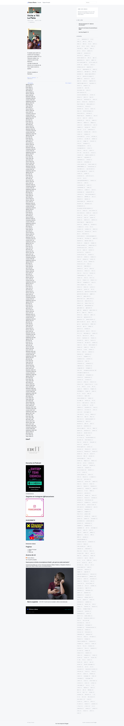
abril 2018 (28, 231)
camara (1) (94, 120)
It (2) (78, 386)
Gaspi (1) (84, 312)
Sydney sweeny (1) (88, 615)
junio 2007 (28, 416)
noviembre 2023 (30, 130)
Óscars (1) (92, 483)
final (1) (79, 273)
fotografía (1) (86, 282)
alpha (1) (95, 69)
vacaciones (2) (80, 669)
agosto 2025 (29, 103)
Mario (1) (92, 416)
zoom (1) (79, 713)
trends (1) (94, 655)
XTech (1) (93, 701)
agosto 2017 (29, 243)
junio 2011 (28, 342)
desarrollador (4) (81, 201)
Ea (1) (91, 226)
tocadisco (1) (91, 645)
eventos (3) (92, 259)
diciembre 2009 (29, 370)
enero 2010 (28, 368)
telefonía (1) (80, 629)
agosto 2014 (29, 283)
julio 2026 (28, 86)
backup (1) (79, 97)
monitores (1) (80, 449)
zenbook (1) (88, 708)
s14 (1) (95, 560)
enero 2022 (28, 164)
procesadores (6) (80, 520)
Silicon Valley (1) (90, 583)
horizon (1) (93, 340)
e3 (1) (87, 226)
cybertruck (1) (80, 194)
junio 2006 (28, 434)
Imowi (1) (84, 351)
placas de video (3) (91, 504)
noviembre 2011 (30, 334)
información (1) (89, 363)
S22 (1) (90, 562)
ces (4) (88, 136)
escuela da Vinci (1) (81, 254)
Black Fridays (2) (81, 104)
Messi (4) (88, 435)
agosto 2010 (29, 357)
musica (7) (92, 453)
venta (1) (79, 673)
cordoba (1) (86, 173)
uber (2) (91, 662)
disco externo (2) (93, 210)
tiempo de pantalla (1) (82, 641)
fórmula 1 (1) (93, 280)
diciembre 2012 (29, 314)
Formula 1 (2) (86, 280)
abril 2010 (28, 363)
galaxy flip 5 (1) (81, 298)
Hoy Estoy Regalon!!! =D (84, 32)
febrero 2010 (29, 367)
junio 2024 (28, 121)
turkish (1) (86, 657)
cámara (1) (79, 122)
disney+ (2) (79, 215)
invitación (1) (88, 379)
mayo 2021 (28, 177)
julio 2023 (28, 137)
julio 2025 (28, 104)
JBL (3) (93, 386)
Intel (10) (79, 370)
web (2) (84, 689)
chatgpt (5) (85, 141)
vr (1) (93, 685)
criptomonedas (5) (81, 185)
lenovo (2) (93, 402)
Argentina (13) (92, 80)
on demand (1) (93, 476)
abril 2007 (28, 419)
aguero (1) (94, 60)
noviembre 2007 (30, 408)
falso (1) (89, 263)
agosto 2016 (29, 262)
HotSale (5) (94, 342)
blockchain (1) (80, 106)
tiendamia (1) (80, 643)
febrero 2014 (29, 292)
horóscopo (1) (80, 342)
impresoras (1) (88, 354)
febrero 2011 (29, 348)
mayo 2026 (28, 89)
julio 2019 (28, 211)
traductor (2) (88, 652)
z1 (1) (93, 706)
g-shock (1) (86, 289)
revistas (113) (80, 553)
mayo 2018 (28, 229)
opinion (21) (87, 481)
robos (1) (93, 553)
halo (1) (79, 335)
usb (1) (86, 666)
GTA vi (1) (79, 333)
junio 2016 (28, 265)
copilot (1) (91, 171)
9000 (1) (92, 48)
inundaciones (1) (88, 377)
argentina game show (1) (82, 83)
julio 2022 (28, 155)
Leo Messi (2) (85, 405)
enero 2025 (28, 112)
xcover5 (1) (79, 701)
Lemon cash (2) (85, 402)
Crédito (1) (79, 182)
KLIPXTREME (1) (80, 391)
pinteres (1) (80, 502)
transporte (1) (87, 655)
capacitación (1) (87, 124)
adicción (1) (80, 55)
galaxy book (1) (87, 296)
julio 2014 (28, 285)
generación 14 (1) (88, 317)
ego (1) (78, 233)
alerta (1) (86, 64)
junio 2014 (28, 286)
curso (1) (94, 189)
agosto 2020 (29, 191)
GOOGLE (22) (93, 324)
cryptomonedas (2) (81, 187)
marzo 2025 (29, 109)
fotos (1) (94, 282)
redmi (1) (89, 546)
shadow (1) (79, 581)
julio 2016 (28, 263)
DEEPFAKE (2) (87, 196)
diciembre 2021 (29, 166)
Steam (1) (79, 608)
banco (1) (86, 97)
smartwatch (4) (87, 592)
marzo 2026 (29, 92)
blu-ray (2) (88, 106)
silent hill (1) (80, 583)
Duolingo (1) (93, 224)
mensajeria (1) (87, 430)
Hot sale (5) (87, 342)
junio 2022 (28, 157)
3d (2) (89, 43)
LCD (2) (93, 400)
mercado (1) (79, 432)
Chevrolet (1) (93, 141)
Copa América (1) (80, 168)
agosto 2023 (29, 135)
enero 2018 (28, 235)
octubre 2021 (29, 169)
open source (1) (87, 479)
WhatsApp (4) (90, 689)
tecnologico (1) (80, 627)
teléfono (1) (87, 629)
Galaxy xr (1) (80, 303)
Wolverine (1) (88, 694)
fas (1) (86, 268)
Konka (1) (94, 391)
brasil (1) (93, 108)
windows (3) (91, 692)
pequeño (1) (87, 495)
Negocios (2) (87, 460)
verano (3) (85, 673)
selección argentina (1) (82, 576)
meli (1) (89, 428)
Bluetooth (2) (80, 108)
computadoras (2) (80, 159)
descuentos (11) (88, 203)
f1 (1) (85, 261)
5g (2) (88, 46)
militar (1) (85, 442)
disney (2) (95, 212)
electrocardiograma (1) (91, 236)
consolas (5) (89, 159)
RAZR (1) (79, 537)
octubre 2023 (29, 132)
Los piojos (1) (88, 409)
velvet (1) (87, 671)
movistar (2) (80, 451)
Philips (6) (87, 497)
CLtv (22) (79, 152)
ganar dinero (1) (93, 310)
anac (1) (79, 76)
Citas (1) (79, 150)
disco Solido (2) (80, 212)
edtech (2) (95, 229)
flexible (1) (92, 273)
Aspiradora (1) (93, 83)
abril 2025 (28, 107)
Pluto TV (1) (80, 513)
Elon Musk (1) (88, 238)
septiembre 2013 (30, 300)
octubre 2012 (29, 317)
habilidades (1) (87, 333)
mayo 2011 (28, 343)
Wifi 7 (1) (85, 692)
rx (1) (83, 560)
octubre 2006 (29, 428)
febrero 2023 (29, 144)
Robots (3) (93, 555)
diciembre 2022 (29, 147)
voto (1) (88, 685)
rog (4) (86, 557)
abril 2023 (28, 141)
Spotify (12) (87, 604)
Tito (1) (84, 645)
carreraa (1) (87, 127)
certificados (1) (80, 136)
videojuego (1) (80, 678)
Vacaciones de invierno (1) (91, 669)
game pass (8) (89, 307)
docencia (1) (92, 215)
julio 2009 (28, 377)
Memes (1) (95, 428)
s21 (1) (78, 562)
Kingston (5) (93, 388)
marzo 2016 (29, 269)
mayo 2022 (28, 158)
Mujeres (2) (94, 451)
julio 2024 (28, 120)
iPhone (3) (86, 381)
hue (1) (85, 344)
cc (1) (84, 129)
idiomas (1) (91, 349)
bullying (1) (89, 113)
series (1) (86, 578)
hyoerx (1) (93, 347)
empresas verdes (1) (89, 240)
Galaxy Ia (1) (80, 300)
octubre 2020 (29, 187)
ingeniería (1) (80, 365)
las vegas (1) (80, 400)
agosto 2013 (29, 302)
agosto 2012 (29, 320)
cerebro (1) (79, 134)
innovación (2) (89, 365)
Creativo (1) (93, 180)
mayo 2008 (28, 399)
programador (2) (80, 527)
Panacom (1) (86, 486)
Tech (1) (79, 620)
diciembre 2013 (29, 296)
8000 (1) (86, 48)
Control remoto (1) (92, 164)
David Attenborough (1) (90, 194)
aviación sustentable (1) (82, 94)
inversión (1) (80, 379)
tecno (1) (88, 622)
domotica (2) (87, 219)
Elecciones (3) (85, 233)
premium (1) (86, 518)
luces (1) (95, 409)
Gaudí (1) (90, 312)
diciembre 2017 (29, 237)
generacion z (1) (80, 319)
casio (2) (79, 129)
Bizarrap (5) (92, 101)
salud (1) (89, 567)
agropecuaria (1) (80, 60)
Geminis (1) (79, 317)
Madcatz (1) (93, 414)
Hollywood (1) (80, 340)
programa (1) (80, 525)
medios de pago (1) (81, 428)
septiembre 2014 (30, 282)
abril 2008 (28, 400)
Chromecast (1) (86, 143)
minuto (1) (79, 444)
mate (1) (86, 423)
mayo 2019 (28, 214)
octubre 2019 (29, 206)
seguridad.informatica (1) (83, 574)
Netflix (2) (94, 460)
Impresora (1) (80, 354)
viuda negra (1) (80, 685)
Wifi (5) (79, 692)
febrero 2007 (29, 422)
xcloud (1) (89, 699)
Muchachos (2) (87, 451)
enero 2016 (28, 272)
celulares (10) (87, 131)
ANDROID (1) (79, 78)
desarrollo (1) (90, 201)
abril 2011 (28, 345)
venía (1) (94, 671)
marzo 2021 (29, 180)
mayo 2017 (28, 248)
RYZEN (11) (89, 560)
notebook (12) (80, 467)
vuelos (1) (79, 687)
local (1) (95, 407)
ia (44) (85, 349)
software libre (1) (89, 597)
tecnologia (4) (80, 625)
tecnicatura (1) (80, 622)
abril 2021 (28, 178)
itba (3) (84, 386)
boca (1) (87, 108)
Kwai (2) (89, 393)
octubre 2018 (29, 221)
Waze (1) (79, 689)
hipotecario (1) (85, 337)
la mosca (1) (80, 395)
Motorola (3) (87, 449)
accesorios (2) (87, 53)
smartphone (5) (80, 590)
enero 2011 (28, 350)
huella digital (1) (93, 344)
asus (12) (87, 87)
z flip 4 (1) (80, 706)
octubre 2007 (29, 410)
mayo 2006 (28, 436)
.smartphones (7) (85, 39)
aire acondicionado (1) (82, 62)
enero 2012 (28, 331)
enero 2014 (28, 294)
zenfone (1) (94, 708)
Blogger (66, 723)
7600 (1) (93, 46)
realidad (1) (85, 537)
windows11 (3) (80, 694)
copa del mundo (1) (90, 168)
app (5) (93, 78)
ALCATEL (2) (79, 64)
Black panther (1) (91, 104)
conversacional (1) (92, 166)
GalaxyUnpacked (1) (89, 305)
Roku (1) (91, 557)
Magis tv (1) (80, 416)
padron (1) (79, 486)
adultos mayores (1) (81, 57)
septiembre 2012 (30, 319)
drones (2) (79, 224)
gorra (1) (79, 326)
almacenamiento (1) (87, 69)
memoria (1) (79, 430)
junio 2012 (28, 323)
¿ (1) (78, 39)
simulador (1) (80, 585)
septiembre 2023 (30, 133)
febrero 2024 (29, 127)
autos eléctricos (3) (81, 92)
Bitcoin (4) (84, 101)
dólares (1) (79, 219)
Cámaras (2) (93, 122)
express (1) (79, 261)
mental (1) (94, 430)
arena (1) (85, 80)
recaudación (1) (91, 541)
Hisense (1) (93, 337)
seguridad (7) (87, 571)
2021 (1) (90, 41)
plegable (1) (80, 511)
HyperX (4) (79, 349)
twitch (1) (89, 659)
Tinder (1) (94, 643)
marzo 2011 (28, 346)
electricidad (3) (80, 236)
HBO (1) (92, 335)
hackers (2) (94, 333)
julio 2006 (28, 433)
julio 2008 (28, 396)
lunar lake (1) (80, 414)
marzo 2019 (29, 217)
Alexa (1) (93, 64)
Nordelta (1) (92, 465)
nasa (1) (89, 458)
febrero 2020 (29, 200)
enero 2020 (29, 201)
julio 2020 (28, 192)
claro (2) (85, 150)
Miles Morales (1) (89, 439)
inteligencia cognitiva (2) (83, 372)
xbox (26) (84, 696)
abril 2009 (28, 382)
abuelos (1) (89, 50)
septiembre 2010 (30, 356)
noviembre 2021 (30, 167)
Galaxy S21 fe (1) (89, 300)
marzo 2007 (29, 421)
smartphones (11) (89, 590)
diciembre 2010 (29, 351)
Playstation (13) (88, 509)
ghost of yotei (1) (81, 321)
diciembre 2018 (29, 218)
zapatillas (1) (80, 708)
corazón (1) (79, 173)
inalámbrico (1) (87, 356)
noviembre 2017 (30, 238)
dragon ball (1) (89, 222)
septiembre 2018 (30, 223)
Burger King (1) (80, 115)
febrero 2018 (29, 234)
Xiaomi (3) (86, 701)
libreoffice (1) (88, 407)
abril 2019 (28, 215)
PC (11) (86, 490)
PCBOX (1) (92, 490)
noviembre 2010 (30, 353)
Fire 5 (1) (85, 273)
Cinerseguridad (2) (81, 148)
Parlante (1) (88, 488)
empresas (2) (80, 240)
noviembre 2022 (30, 149)
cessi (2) (79, 141)
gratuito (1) (80, 328)
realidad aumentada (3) (82, 539)
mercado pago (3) (80, 435)
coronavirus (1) (80, 175)
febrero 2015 (29, 277)
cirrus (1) (89, 148)
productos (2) (80, 523)
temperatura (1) (80, 634)
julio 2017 (28, 245)
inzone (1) (79, 381)
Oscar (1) (79, 483)
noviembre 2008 (30, 390)
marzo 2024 (29, 126)
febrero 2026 (29, 93)
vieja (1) (86, 680)
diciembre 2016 (29, 255)
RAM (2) (92, 534)
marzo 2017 (29, 251)
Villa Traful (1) (93, 680)
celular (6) (79, 131)
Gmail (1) (94, 321)
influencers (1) (80, 363)
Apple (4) (79, 80)
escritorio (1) (80, 252)
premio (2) (94, 516)
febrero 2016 (29, 271)
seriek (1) (79, 578)
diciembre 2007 (29, 407)
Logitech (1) (80, 409)
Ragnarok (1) (80, 534)
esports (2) (79, 256)
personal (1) (80, 497)
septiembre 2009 (30, 374)
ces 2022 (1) (80, 138)
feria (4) (92, 268)
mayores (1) (79, 425)
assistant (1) (80, 87)
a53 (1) (84, 50)
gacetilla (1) (80, 291)
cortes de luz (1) (90, 175)
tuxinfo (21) (93, 657)
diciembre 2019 (29, 203)
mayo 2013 (28, 306)
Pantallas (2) (93, 486)
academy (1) (79, 53)
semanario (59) (93, 576)
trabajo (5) (87, 650)
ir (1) (96, 384)
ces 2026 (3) (87, 138)
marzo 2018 (29, 232)
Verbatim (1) (92, 673)
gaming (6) (85, 310)
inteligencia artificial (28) (90, 370)
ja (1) (88, 386)
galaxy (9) (79, 296)
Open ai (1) (79, 479)
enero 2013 (28, 313)
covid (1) (79, 178)
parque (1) (95, 488)
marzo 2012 (29, 328)
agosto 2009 (29, 376)
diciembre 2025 (29, 96)
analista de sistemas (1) (88, 76)
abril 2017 (28, 249)
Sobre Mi (30, 552)
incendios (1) (89, 358)
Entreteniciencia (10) (82, 247)
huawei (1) (79, 344)
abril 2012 (28, 326)
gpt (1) (84, 326)
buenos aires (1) (80, 113)
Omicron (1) (85, 476)
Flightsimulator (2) (81, 275)
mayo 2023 (28, 140)
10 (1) (92, 39)
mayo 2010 (28, 362)
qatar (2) (85, 530)
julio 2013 (28, 303)
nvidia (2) (84, 472)
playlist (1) (80, 509)
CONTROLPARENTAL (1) (81, 166)
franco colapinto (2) (81, 284)
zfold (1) (92, 710)
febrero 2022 (29, 163)
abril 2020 (28, 197)
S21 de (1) (84, 562)
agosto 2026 (29, 84)
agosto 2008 (29, 394)
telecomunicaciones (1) (91, 627)
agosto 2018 (29, 225)
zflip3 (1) (85, 710)
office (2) (90, 474)
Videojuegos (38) (89, 678)
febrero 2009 (29, 385)
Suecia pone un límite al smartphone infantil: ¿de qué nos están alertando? (47, 562)
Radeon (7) (92, 532)
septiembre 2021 (30, 170)
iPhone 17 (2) (80, 384)
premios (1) (79, 518)
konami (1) (88, 391)
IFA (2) (78, 351)
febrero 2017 (29, 252)
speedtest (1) (88, 601)
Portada (39, 2)
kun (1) (84, 393)
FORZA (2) (79, 282)
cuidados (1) (80, 189)
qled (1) (91, 530)
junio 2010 (28, 360)
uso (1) (91, 666)
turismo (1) (79, 657)
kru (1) (78, 393)
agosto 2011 (29, 339)
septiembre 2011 (30, 337)
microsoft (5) (80, 439)
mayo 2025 (28, 106)
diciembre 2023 (29, 129)
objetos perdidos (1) (81, 474)
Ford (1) (79, 280)
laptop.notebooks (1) (81, 398)
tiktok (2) (87, 643)
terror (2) (79, 636)
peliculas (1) (87, 493)
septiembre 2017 (30, 241)
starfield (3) (87, 606)
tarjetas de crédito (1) (89, 618)
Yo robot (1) (80, 703)
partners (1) (80, 490)
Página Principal (46, 2)
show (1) (92, 581)
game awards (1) (80, 307)
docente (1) (79, 217)
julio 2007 (28, 414)
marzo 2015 (29, 275)
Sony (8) (79, 599)
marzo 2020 (29, 198)
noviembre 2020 (30, 186)
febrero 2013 (29, 311)
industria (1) (80, 361)
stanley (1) (79, 606)
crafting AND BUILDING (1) (83, 180)
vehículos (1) (80, 671)
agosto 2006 (29, 431)
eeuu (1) (94, 231)
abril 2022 (28, 160)
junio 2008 (28, 397)
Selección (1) (93, 574)
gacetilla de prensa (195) (90, 291)
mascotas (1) (80, 423)
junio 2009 (28, 379)
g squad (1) (79, 289)
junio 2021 (28, 175)
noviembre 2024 (30, 113)
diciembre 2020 (29, 184)
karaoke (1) (86, 388)
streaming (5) (80, 611)
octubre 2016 (29, 258)
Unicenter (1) (80, 666)
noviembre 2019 (30, 204)
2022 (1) (79, 43)
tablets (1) (79, 618)
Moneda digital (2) (81, 446)
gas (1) (78, 312)
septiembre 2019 (30, 208)
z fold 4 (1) (87, 706)
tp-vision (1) (80, 650)
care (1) (95, 124)
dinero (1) (85, 210)
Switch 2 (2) (80, 615)
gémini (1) (93, 314)
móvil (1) (94, 449)
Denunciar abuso (31, 543)
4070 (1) (95, 43)
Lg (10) (91, 405)
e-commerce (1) (80, 226)
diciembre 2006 (29, 425)
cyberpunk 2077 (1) (90, 192)
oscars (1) (85, 483)
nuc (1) (78, 472)
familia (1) (79, 266)
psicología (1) (94, 527)
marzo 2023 (29, 143)
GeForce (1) (79, 314)
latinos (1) (87, 400)
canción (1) (79, 124)
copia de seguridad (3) (82, 171)
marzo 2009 (29, 384)
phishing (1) (94, 497)
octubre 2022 (29, 150)
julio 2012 (28, 322)
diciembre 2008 (29, 388)
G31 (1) (92, 289)
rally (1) (87, 534)
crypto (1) (89, 185)
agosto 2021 (29, 172)
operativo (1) (80, 481)
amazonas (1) (80, 71)
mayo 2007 (28, 417)
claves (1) (91, 150)
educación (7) (88, 231)
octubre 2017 (29, 240)
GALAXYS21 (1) (80, 305)
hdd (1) (78, 337)
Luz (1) (87, 414)
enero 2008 (29, 405)
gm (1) (88, 321)
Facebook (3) (91, 261)
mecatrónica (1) (87, 425)
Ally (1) (79, 69)
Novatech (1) (91, 469)
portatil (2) (80, 516)
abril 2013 (28, 308)
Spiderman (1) (80, 604)
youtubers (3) (94, 703)
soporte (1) (85, 599)
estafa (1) (86, 256)
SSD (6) (94, 604)
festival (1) (80, 270)
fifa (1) (93, 270)
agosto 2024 (29, 118)
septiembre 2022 (30, 152)
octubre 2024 (29, 115)
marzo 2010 (29, 365)
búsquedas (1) (89, 115)
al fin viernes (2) (93, 62)
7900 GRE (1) (80, 48)
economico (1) (80, 229)
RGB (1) (87, 553)
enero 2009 (29, 387)
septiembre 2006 (30, 430)
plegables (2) (87, 511)
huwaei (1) (86, 347)
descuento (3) (80, 203)
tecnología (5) (89, 625)
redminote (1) (80, 548)
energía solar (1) (92, 245)
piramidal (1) (87, 502)
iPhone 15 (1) (93, 381)
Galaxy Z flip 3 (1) (89, 303)
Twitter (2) (79, 662)
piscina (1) (94, 502)
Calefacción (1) (80, 120)
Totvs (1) (87, 648)
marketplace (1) (80, 421)
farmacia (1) (80, 268)
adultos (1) (87, 55)
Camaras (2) (86, 122)
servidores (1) (93, 578)
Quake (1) (79, 532)
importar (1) (91, 351)
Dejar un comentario (31, 77)
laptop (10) (87, 395)
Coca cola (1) (86, 152)
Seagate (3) (79, 571)
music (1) (86, 453)
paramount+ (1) (80, 488)
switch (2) (88, 613)
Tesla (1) (86, 636)
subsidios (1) (88, 611)
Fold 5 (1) (92, 277)
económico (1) (88, 229)
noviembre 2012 (30, 316)
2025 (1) (84, 43)
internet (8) (80, 377)
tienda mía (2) (92, 641)
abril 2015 (28, 274)
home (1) (87, 340)
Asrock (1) (79, 85)
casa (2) (94, 127)
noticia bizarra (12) (81, 469)
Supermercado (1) (80, 613)
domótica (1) (94, 219)
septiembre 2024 (30, 116)
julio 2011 (28, 340)
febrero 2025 (29, 110)
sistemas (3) (93, 585)
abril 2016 (28, 268)
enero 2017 (28, 254)
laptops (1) (90, 398)
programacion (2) (88, 525)
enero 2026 (29, 95)
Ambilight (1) (87, 71)
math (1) (92, 423)
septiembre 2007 (30, 411)
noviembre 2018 (30, 220)
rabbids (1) (85, 532)
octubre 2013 (29, 299)
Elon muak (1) (80, 238)
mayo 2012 (28, 325)
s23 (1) (92, 564)
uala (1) (86, 662)
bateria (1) (79, 99)
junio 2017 (28, 246)
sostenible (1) (80, 601)
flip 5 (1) (90, 275)
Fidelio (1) (87, 270)
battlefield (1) (87, 99)
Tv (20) (78, 659)
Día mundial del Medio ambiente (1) (85, 208)
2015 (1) (84, 41)
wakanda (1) (86, 687)
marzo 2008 (29, 402)
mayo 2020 (28, 195)
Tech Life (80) (86, 620)
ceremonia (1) (87, 134)
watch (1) (93, 687)
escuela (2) (88, 252)
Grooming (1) (87, 328)
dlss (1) (86, 215)
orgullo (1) (94, 481)
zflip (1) (79, 710)
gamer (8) (79, 310)
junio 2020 (28, 194)
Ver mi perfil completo (31, 559)
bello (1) (95, 99)
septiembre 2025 (30, 101)
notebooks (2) (88, 467)
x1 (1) (78, 696)
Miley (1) (79, 442)
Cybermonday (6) (80, 192)
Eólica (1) (91, 247)
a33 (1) (78, 50)
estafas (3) (93, 256)
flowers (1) (79, 277)
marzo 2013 (29, 309)
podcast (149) (87, 513)
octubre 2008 (29, 391)
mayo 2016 (28, 266)
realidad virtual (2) (81, 541)
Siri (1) (87, 585)
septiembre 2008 (30, 393)
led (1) (78, 402)
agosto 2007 (29, 413)
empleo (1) (95, 238)
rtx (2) (78, 560)
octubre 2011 (29, 336)
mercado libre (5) (88, 432)
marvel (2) (88, 421)
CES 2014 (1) (94, 136)
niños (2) (79, 465)
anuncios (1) (87, 78)
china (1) (79, 143)
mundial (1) (79, 453)
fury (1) (90, 284)
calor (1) (88, 120)
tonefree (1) (80, 648)
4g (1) (78, 46)
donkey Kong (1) (80, 222)
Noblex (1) (85, 465)
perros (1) (94, 495)
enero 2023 (28, 146)
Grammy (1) (90, 326)
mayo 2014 (28, 288)
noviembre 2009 (30, 371)
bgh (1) (78, 101)
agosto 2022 (29, 154)
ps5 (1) (87, 527)
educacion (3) (80, 231)
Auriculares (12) (80, 90)
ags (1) (88, 60)
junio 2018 (28, 228)
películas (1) (80, 495)
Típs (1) (79, 645)
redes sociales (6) (81, 546)
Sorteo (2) (92, 599)
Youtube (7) (87, 703)
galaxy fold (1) (90, 298)
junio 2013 (28, 305)
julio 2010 (28, 359)
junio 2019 (28, 212)
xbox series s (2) (81, 699)
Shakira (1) (86, 581)
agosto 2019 (29, 209)
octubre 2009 (29, 373)
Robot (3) (79, 555)
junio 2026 (28, 87)
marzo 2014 (29, 291)
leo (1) (78, 405)
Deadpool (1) (80, 196)
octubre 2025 (29, 99)
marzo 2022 (29, 161)
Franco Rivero (32, 2)
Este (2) (79, 259)
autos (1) (88, 90)
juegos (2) (79, 388)
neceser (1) (79, 460)
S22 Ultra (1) (80, 564)
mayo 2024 (28, 123)
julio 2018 (28, 226)
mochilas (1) (86, 444)
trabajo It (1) (80, 652)
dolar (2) (86, 217)
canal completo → (68, 609)
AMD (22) (94, 71)
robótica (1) (86, 555)
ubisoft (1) (79, 664)
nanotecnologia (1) (81, 458)
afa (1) (89, 57)
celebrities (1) (91, 129)
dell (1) (94, 196)
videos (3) (79, 680)
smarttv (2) (79, 592)
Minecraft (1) (93, 442)
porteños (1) (87, 516)
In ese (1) (79, 356)
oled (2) (79, 476)
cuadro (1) (89, 187)
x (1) (94, 694)
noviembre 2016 (30, 257)
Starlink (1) (94, 606)
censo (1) (94, 131)
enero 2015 (28, 279)
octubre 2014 (29, 280)
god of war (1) (85, 324)
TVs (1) (84, 659)
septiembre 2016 (30, 260)
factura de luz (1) (81, 263)
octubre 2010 (29, 354)
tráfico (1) (79, 655)
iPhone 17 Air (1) (89, 384)
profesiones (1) (88, 523)
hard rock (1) (86, 335)
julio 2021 (28, 174)
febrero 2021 (29, 181)
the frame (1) (93, 636)
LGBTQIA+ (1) (80, 407)
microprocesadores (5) (90, 437)
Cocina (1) (93, 152)
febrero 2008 (29, 404)
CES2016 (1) (94, 138)
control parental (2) (81, 164)
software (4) (80, 597)
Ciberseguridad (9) (81, 145)
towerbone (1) (93, 648)
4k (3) (83, 46)
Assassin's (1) (87, 85)
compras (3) (79, 157)
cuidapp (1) (87, 189)
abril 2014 (28, 289)
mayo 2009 (28, 380)
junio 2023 (28, 138)
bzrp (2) (95, 115)
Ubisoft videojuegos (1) (89, 664)
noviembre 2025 (30, 98)
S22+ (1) (87, 564)
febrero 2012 (29, 329)
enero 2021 (28, 183)
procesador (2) (94, 518)
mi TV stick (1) (80, 437)
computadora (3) (87, 157)
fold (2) (86, 277)
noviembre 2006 (30, 427)
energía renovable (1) (82, 245)
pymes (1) (79, 530)
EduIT (29, 550)
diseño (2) (88, 212)
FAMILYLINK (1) (87, 266)
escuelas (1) (91, 254)
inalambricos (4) (80, 358)
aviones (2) (92, 94)
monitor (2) (89, 446)
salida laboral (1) (81, 567)
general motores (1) (90, 319)
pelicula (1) (80, 493)
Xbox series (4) (91, 696)
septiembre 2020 (30, 189)
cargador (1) (80, 127)
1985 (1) (79, 41)
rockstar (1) (80, 557)
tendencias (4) (89, 634)
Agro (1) (94, 57)
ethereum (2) (85, 259)
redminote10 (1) (88, 548)
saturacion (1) (88, 569)
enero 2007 (29, 424)
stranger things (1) (87, 608)
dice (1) (79, 210)
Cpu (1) (84, 178)
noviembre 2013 (30, 297)
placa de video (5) (81, 504)
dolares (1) (92, 217)
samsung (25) (80, 569)
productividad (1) (90, 520)
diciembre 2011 (29, 333)
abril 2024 (28, 124)
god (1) (78, 324)
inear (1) (87, 361)
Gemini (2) (86, 314)
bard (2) (91, 97)
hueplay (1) (79, 347)
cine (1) (89, 145)
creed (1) (86, 182)
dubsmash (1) (86, 224)
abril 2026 (28, 90)
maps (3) (86, 416)
